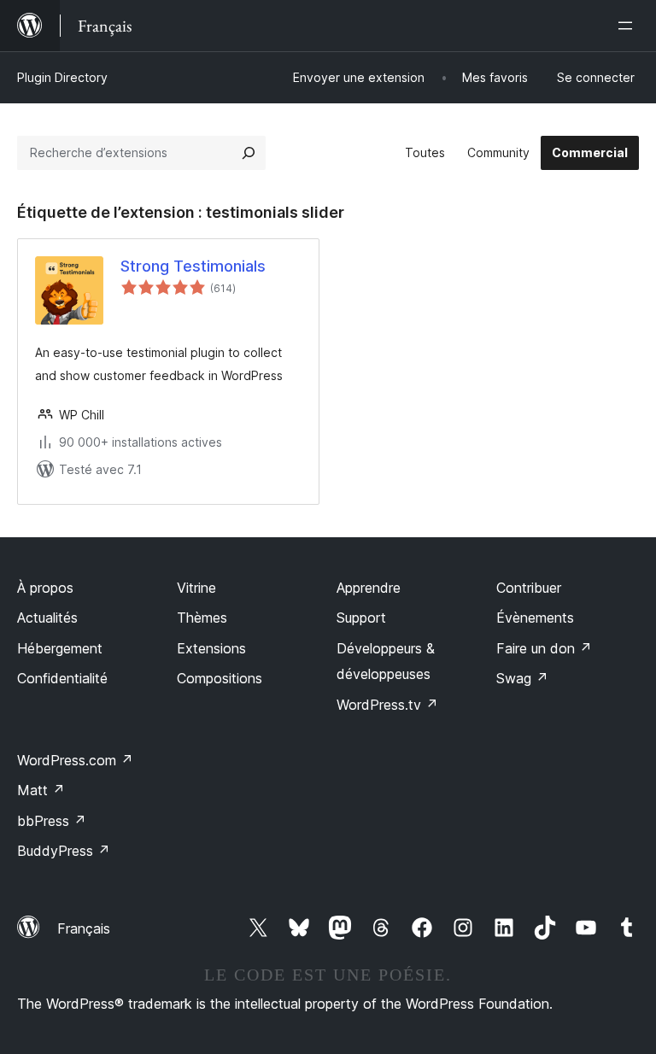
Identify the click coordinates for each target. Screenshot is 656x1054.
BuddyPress (63, 850)
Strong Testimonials (193, 266)
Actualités (47, 617)
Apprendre (369, 587)
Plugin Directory (62, 77)
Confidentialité (62, 678)
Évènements (535, 617)
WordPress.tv (387, 704)
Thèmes (202, 617)
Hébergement (59, 648)
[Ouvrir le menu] (628, 25)
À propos (45, 587)
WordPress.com (75, 760)
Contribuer (528, 587)
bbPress (51, 820)
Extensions (211, 648)
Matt (41, 790)
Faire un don (544, 648)
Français (83, 928)
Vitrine (196, 587)
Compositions (219, 678)
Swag (522, 678)
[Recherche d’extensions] (248, 153)
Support (361, 617)
